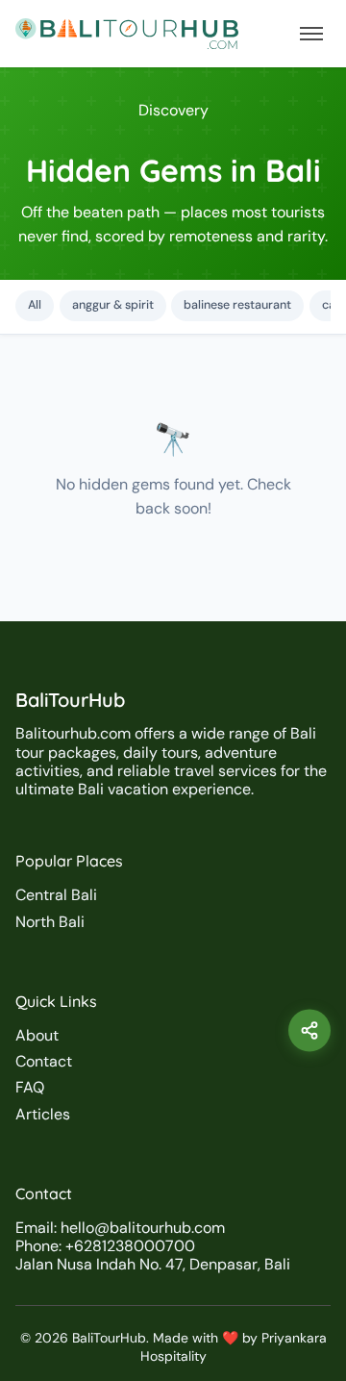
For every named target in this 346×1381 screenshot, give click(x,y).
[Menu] (311, 33)
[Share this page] (309, 1031)
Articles (42, 1114)
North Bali (50, 922)
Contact (43, 1061)
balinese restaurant (237, 305)
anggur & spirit (113, 305)
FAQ (29, 1087)
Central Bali (56, 895)
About (37, 1035)
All (34, 305)
